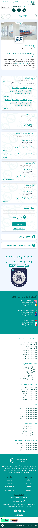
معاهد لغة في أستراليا (27, 312)
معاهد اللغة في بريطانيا (30, 342)
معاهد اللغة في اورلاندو (30, 399)
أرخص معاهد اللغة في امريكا (29, 389)
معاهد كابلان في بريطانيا (30, 431)
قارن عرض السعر (19, 228)
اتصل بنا (9, 483)
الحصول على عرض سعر (23, 236)
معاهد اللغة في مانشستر (30, 356)
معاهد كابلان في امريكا (30, 429)
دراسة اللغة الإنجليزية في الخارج (28, 449)
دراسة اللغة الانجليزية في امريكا (28, 410)
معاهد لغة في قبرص (28, 322)
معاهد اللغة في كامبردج (30, 358)
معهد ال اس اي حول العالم (29, 367)
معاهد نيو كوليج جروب (30, 375)
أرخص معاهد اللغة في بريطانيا (28, 344)
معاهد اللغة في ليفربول (30, 354)
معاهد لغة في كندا (28, 320)
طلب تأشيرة (29, 483)
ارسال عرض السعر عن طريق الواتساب (18, 245)
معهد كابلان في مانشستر (30, 433)
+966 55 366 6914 (18, 6)
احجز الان (19, 224)
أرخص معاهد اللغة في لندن (29, 348)
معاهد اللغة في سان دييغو (29, 391)
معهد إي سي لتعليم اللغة (30, 377)
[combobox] (26, 83)
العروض (28, 486)
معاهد (28, 480)
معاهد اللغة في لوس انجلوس (28, 397)
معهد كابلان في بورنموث (30, 435)
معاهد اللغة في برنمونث (30, 350)
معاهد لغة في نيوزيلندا (27, 315)
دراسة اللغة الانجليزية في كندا (29, 412)
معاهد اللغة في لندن (31, 346)
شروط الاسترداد (9, 490)
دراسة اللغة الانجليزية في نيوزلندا (28, 418)
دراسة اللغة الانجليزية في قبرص (28, 447)
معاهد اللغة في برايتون (30, 352)
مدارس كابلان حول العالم (30, 371)
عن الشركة (9, 480)
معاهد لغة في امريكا (28, 302)
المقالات (28, 490)
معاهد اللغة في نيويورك (30, 393)
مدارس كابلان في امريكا (30, 369)
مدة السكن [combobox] (31, 120)
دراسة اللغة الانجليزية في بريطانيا (28, 408)
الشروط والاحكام (9, 486)
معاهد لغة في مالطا (28, 325)
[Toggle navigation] (35, 16)
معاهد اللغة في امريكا (30, 387)
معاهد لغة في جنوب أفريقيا (26, 310)
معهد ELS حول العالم (31, 373)
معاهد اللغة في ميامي (30, 395)
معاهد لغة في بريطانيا (27, 300)
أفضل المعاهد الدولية (21, 63)
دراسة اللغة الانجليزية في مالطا (28, 445)
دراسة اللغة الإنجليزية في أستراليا (28, 416)
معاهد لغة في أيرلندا (28, 304)
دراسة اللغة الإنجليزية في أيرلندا (28, 414)
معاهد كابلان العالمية (30, 427)
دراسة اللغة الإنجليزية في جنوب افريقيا (26, 443)
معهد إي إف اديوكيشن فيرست (28, 379)
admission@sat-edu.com (18, 497)
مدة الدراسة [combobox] (12, 84)
